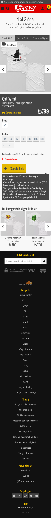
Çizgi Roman (25, 349)
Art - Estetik (25, 354)
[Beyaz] (5, 126)
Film (25, 316)
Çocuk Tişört (23, 38)
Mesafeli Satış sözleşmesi (25, 420)
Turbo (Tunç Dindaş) (25, 392)
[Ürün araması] (7, 8)
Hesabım (25, 470)
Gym (25, 381)
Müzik (25, 322)
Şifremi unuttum (25, 481)
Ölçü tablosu (11, 159)
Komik (25, 300)
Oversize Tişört (40, 38)
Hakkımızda (25, 447)
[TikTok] (25, 495)
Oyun (25, 305)
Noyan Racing (26, 387)
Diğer (25, 343)
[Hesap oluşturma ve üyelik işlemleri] (42, 8)
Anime (25, 338)
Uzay (25, 365)
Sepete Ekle (17, 168)
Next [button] (48, 69)
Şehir (25, 370)
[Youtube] (36, 495)
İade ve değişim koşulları (25, 436)
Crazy (25, 8)
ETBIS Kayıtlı (26, 507)
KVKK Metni (25, 426)
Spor (25, 360)
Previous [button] (3, 69)
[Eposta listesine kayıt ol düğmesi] (44, 261)
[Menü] (2, 8)
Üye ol (25, 475)
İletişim (25, 458)
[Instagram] (19, 495)
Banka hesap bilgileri (25, 442)
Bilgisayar (25, 332)
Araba (25, 327)
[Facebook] (14, 495)
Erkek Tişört (8, 38)
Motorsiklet (25, 376)
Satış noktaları (25, 453)
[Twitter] (31, 495)
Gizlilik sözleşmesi (25, 415)
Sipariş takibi (25, 431)
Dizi (25, 311)
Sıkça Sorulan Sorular (25, 404)
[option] (25, 66)
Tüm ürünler (7, 103)
